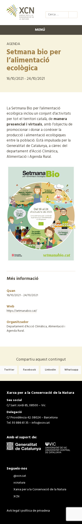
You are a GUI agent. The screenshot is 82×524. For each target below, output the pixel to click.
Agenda (13, 44)
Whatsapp (71, 370)
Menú (40, 30)
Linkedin (50, 370)
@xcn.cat (49, 6)
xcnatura (57, 6)
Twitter (9, 370)
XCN (73, 6)
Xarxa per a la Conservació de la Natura (65, 6)
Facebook (29, 370)
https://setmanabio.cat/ (22, 311)
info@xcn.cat (41, 422)
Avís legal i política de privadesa (28, 510)
